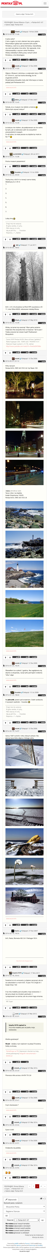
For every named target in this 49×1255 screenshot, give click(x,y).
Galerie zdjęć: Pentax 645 (24, 14)
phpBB (16, 1243)
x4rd (16, 1014)
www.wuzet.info (11, 87)
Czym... (27, 22)
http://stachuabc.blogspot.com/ (24, 961)
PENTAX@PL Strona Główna (14, 22)
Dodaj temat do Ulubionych (34, 1235)
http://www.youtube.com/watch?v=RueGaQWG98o (23, 346)
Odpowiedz (11, 1199)
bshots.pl (9, 1056)
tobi (17, 245)
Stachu (17, 931)
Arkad (17, 320)
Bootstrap (32, 1245)
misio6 (16, 1068)
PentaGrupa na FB (12, 1051)
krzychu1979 (17, 973)
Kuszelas (18, 172)
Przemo (27, 1243)
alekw (17, 100)
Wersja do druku (37, 1237)
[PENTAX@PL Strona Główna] (12, 3)
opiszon (18, 1245)
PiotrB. (17, 31)
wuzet (17, 66)
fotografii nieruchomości (27, 1053)
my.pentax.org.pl (24, 1251)
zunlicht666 (17, 154)
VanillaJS (40, 1245)
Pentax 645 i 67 (37, 22)
